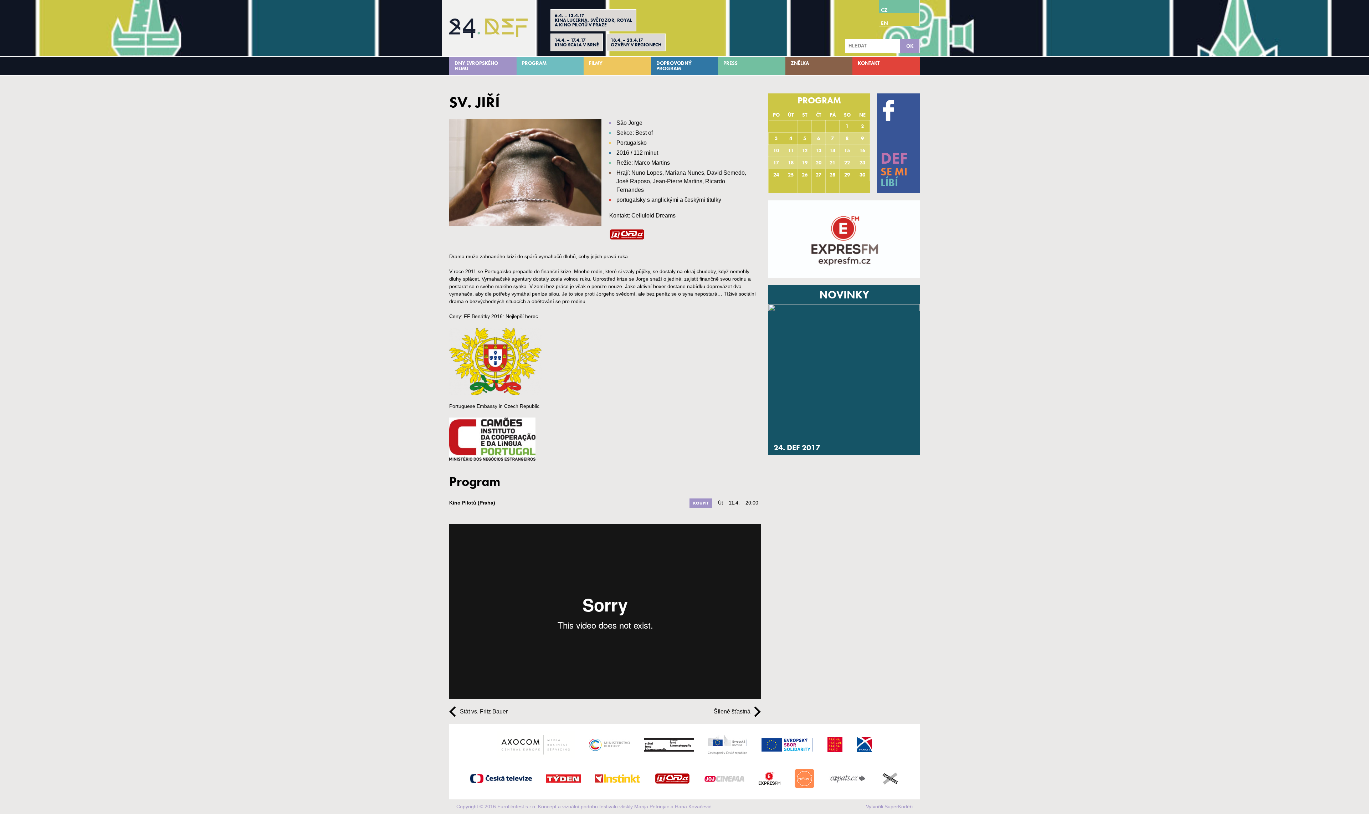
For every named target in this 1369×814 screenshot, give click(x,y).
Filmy (596, 63)
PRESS (730, 63)
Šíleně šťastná (732, 711)
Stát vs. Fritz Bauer (484, 711)
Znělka (800, 63)
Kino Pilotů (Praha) (472, 503)
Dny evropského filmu (476, 66)
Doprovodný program (674, 66)
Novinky (844, 295)
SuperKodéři (899, 806)
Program (534, 63)
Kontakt (869, 63)
